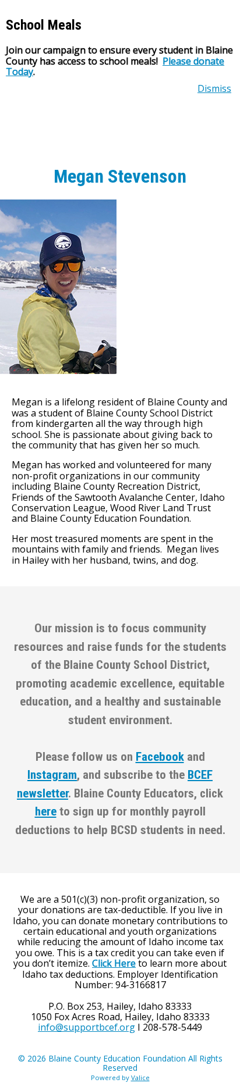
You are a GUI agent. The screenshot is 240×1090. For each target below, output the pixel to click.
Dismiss (214, 88)
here (46, 811)
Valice (140, 1077)
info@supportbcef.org (86, 1027)
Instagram (52, 775)
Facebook (160, 757)
